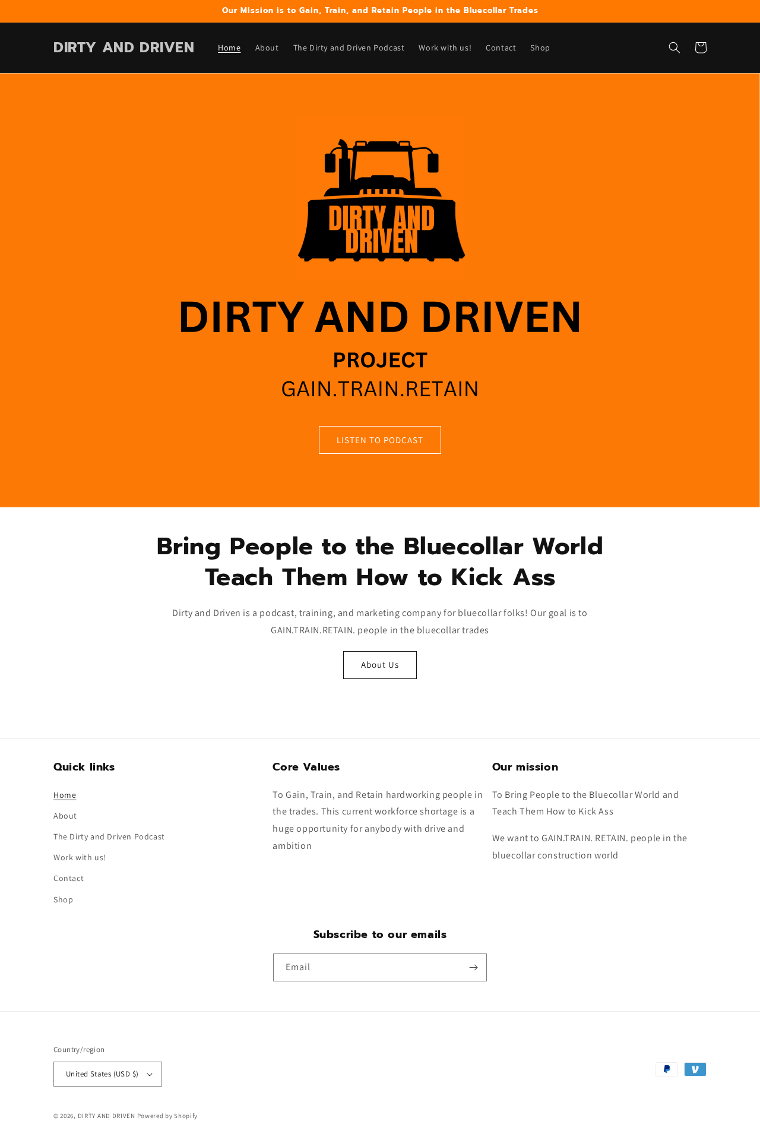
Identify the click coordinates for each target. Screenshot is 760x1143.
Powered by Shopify (167, 1116)
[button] (674, 47)
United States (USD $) (102, 1074)
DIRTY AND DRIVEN (106, 1116)
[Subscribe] (473, 967)
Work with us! (79, 857)
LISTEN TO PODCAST (380, 440)
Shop (63, 899)
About (65, 815)
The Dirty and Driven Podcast (109, 836)
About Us (380, 664)
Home (64, 795)
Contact (68, 878)
